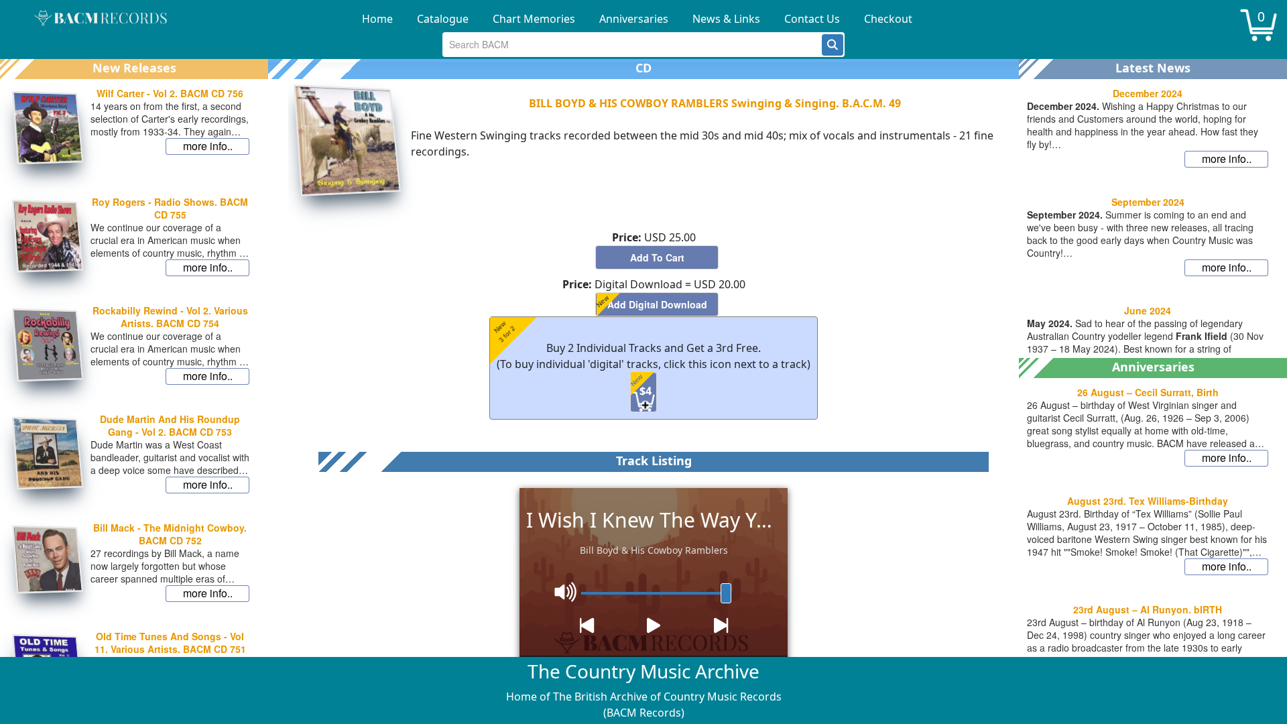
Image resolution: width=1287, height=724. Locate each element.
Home (377, 18)
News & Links (726, 18)
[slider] (726, 593)
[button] (832, 45)
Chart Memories (534, 18)
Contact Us (812, 18)
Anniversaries (633, 18)
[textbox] (632, 44)
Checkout (888, 18)
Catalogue (443, 18)
